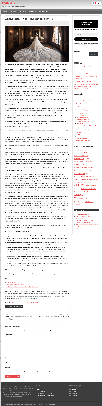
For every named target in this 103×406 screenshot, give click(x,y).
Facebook (86, 176)
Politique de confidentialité (83, 140)
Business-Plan (79, 159)
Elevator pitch (89, 173)
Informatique (92, 179)
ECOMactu (13, 11)
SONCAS (79, 134)
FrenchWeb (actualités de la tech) (84, 220)
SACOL (79, 132)
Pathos (86, 185)
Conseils (77, 164)
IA (87, 179)
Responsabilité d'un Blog (83, 130)
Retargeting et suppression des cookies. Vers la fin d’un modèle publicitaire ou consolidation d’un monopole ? (86, 86)
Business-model (81, 155)
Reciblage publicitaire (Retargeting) (86, 125)
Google (77, 179)
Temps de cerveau (94, 195)
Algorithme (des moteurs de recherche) (87, 108)
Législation (80, 182)
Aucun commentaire (27, 23)
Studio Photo (87, 195)
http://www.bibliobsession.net (15, 284)
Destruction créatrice (82, 117)
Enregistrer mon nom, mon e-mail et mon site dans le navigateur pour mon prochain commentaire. (33, 371)
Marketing (79, 184)
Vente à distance (79, 202)
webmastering (77, 204)
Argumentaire (83, 150)
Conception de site (85, 161)
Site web (7, 367)
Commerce (76, 161)
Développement (92, 170)
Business (14, 302)
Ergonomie (77, 176)
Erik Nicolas (17, 23)
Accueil (5, 11)
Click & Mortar (80, 115)
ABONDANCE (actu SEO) (82, 218)
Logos (97, 179)
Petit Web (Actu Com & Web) (83, 216)
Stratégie (78, 194)
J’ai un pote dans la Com (82, 214)
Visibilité (89, 201)
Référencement (28, 302)
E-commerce (20, 302)
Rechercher (77, 51)
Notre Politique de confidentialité (45, 395)
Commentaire (9, 334)
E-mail (7, 362)
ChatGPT (87, 158)
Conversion (85, 164)
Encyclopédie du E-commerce (44, 393)
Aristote (90, 150)
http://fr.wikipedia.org (13, 282)
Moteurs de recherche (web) (84, 121)
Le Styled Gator (74, 395)
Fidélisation (91, 176)
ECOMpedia (23, 11)
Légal (75, 182)
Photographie (92, 185)
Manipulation (87, 182)
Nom (6, 358)
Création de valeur (83, 167)
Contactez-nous (43, 11)
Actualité (76, 150)
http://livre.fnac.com (22, 287)
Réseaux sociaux (78, 191)
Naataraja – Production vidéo (83, 231)
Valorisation (79, 198)
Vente (87, 198)
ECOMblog (8, 3)
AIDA (78, 106)
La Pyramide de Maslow (83, 119)
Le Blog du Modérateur (82, 229)
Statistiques (35, 302)
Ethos (82, 176)
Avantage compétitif (82, 111)
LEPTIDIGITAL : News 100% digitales (85, 222)
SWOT (78, 136)
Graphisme (83, 179)
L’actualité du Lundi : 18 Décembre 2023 (84, 81)
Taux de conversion (82, 138)
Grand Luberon (74, 393)
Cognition (92, 158)
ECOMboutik (32, 11)
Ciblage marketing (82, 113)
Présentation (77, 188)
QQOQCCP (80, 123)
